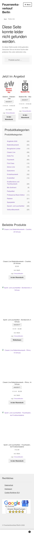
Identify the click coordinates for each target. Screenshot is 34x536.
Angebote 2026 (12, 141)
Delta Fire (10, 156)
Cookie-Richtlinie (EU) (12, 492)
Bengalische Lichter (13, 148)
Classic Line (11, 152)
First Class (10, 163)
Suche (17, 533)
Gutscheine (11, 170)
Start (5, 19)
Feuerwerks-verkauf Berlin (10, 8)
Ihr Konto (5, 533)
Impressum (8, 489)
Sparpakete (11, 202)
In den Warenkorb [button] (9, 118)
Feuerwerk (10, 159)
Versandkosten (10, 113)
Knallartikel (11, 178)
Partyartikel (11, 191)
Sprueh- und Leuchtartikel (15, 206)
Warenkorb (26, 531)
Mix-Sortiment (11, 187)
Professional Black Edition (16, 195)
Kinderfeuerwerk (12, 174)
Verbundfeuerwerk (13, 209)
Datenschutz (9, 485)
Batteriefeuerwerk (13, 145)
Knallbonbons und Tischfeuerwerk (13, 183)
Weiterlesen (17, 340)
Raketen (10, 198)
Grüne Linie (11, 167)
